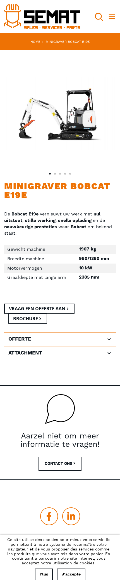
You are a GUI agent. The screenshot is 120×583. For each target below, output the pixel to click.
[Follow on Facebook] (49, 516)
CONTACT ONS (59, 463)
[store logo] (42, 16)
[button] (49, 174)
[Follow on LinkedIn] (71, 516)
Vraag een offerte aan (37, 309)
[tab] (60, 339)
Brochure (25, 319)
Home (35, 42)
